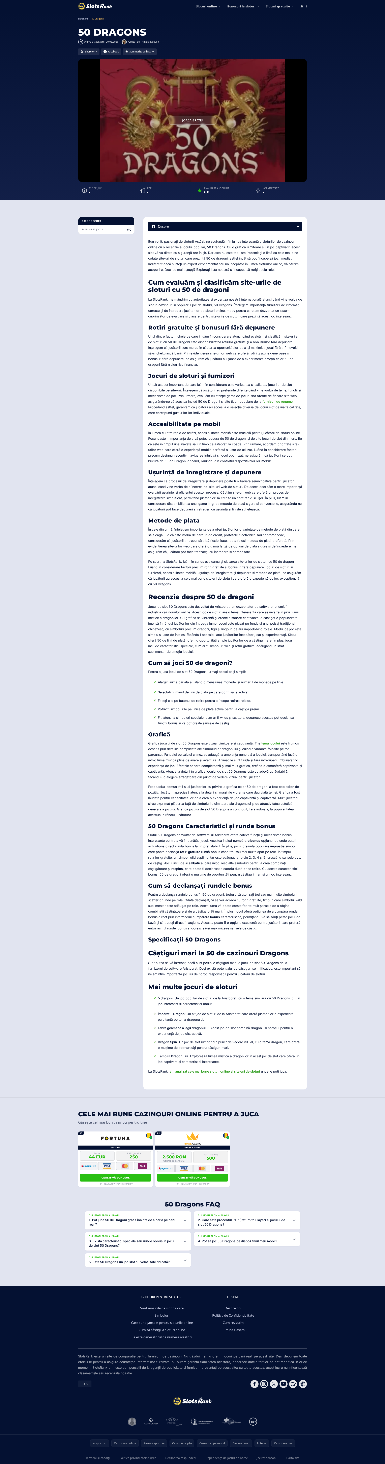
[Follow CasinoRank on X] (274, 1384)
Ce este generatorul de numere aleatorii (161, 1337)
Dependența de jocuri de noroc (227, 1458)
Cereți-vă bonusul (115, 1177)
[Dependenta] (231, 1422)
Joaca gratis (192, 120)
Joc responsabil (267, 1458)
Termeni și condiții (98, 1458)
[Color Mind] (174, 1422)
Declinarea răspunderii (181, 1458)
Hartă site (292, 1458)
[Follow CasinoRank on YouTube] (283, 1384)
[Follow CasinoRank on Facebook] (254, 1384)
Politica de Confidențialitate (233, 1315)
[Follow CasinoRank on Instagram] (264, 1384)
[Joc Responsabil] (202, 1422)
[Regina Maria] (151, 1422)
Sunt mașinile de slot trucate (162, 1308)
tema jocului (270, 743)
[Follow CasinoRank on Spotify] (293, 1384)
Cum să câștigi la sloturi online (162, 1330)
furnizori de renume (277, 401)
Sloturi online (206, 6)
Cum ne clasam (233, 1330)
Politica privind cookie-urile (138, 1458)
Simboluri (162, 1315)
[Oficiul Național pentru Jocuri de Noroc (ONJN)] (132, 1422)
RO (83, 1384)
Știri (303, 6)
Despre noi (233, 1308)
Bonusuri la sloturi (241, 6)
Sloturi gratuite (278, 6)
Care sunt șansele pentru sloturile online (162, 1322)
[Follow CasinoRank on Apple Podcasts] (303, 1384)
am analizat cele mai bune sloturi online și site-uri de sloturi (215, 1071)
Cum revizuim (233, 1322)
